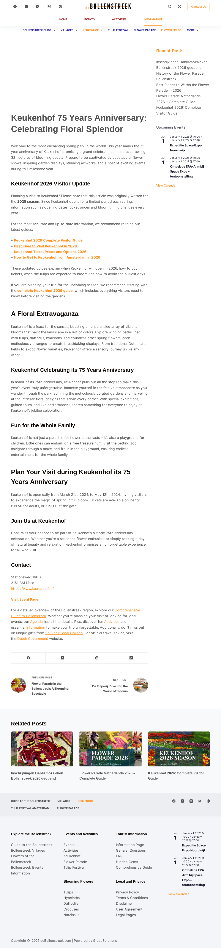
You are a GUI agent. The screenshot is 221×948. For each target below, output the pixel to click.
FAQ (119, 856)
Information (153, 19)
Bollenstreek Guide (37, 30)
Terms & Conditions (132, 898)
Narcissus (71, 915)
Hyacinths (71, 898)
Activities (119, 19)
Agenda (36, 621)
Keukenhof (91, 30)
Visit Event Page (24, 599)
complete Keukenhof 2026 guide (45, 290)
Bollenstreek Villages (28, 850)
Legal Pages (126, 915)
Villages (67, 30)
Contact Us (198, 6)
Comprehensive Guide (134, 867)
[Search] (169, 6)
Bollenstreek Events (27, 867)
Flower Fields (171, 30)
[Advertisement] (79, 80)
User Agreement (129, 909)
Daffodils (70, 903)
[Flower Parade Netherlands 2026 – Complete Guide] (110, 748)
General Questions (131, 850)
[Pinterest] (60, 6)
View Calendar (166, 185)
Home (63, 19)
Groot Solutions (105, 941)
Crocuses (71, 909)
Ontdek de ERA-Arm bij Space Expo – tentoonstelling (187, 171)
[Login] (179, 6)
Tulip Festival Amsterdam (30, 808)
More (190, 30)
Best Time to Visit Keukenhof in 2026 (45, 246)
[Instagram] (26, 6)
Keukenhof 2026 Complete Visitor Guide (48, 240)
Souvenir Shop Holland (64, 633)
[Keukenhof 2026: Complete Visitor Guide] (179, 748)
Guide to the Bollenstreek (30, 801)
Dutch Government (32, 638)
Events (89, 19)
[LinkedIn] (131, 658)
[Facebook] (15, 6)
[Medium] (49, 6)
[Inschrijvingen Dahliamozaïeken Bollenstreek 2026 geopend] (42, 748)
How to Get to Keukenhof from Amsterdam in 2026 (57, 257)
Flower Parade (145, 30)
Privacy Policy (127, 892)
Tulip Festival (118, 30)
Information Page (130, 845)
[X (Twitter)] (38, 6)
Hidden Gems (127, 862)
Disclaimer (124, 903)
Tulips (68, 892)
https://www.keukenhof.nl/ (32, 588)
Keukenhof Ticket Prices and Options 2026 (50, 252)
